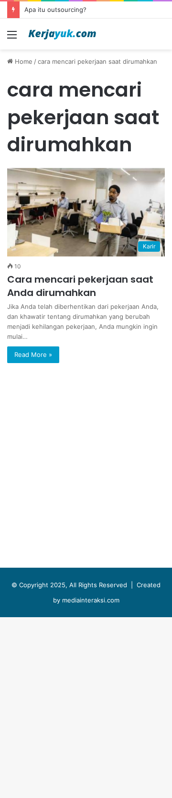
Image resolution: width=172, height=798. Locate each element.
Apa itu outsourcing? (55, 9)
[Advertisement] (86, 140)
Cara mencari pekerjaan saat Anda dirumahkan (80, 286)
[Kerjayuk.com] (62, 34)
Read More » (33, 354)
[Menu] (12, 38)
